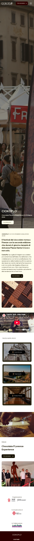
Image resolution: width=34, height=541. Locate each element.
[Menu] (31, 3)
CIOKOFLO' (17, 535)
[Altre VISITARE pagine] (20, 539)
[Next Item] (30, 474)
